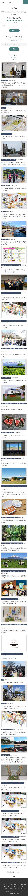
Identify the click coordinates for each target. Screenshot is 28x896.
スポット (22, 888)
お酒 (18, 886)
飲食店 (6, 888)
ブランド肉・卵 (6, 886)
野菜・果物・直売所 (22, 884)
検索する (14, 30)
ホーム (3, 2)
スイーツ (23, 886)
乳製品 (11, 888)
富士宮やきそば (5, 884)
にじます (13, 886)
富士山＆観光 (13, 884)
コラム (16, 888)
